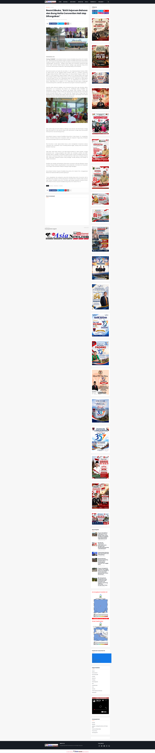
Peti (93, 683)
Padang (51, 7)
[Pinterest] (65, 24)
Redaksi (93, 724)
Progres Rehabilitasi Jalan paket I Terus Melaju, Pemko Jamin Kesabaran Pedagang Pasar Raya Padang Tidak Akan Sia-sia (103, 535)
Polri (93, 687)
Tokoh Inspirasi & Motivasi (97, 690)
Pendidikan (56, 185)
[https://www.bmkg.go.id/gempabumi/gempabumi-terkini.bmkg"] (100, 617)
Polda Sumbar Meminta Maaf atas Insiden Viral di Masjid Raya (103, 553)
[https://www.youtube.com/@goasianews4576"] (67, 239)
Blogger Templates (49, 750)
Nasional (93, 678)
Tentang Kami (95, 732)
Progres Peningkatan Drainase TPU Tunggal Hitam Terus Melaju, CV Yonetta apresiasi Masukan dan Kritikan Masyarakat (103, 571)
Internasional (94, 672)
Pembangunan (95, 681)
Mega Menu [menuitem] (72, 1)
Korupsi (93, 676)
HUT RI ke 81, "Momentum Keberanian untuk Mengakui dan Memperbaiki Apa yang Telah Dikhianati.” (103, 545)
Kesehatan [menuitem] (80, 1)
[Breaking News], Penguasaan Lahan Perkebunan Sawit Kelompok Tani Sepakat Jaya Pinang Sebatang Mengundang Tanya (103, 581)
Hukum (93, 671)
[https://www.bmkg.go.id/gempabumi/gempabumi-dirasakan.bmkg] (100, 645)
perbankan (94, 692)
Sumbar (61, 185)
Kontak (93, 722)
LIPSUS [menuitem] (86, 1)
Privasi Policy (94, 730)
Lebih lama (86, 227)
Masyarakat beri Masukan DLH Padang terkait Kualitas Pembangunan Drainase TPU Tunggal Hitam (103, 561)
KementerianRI (95, 674)
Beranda (48, 7)
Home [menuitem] (60, 1)
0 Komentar (64, 19)
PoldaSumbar (94, 685)
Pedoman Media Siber (96, 729)
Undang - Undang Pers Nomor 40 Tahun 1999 (100, 726)
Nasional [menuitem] (65, 1)
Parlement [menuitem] (100, 1)
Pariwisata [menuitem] (93, 1)
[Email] (68, 24)
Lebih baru (47, 227)
